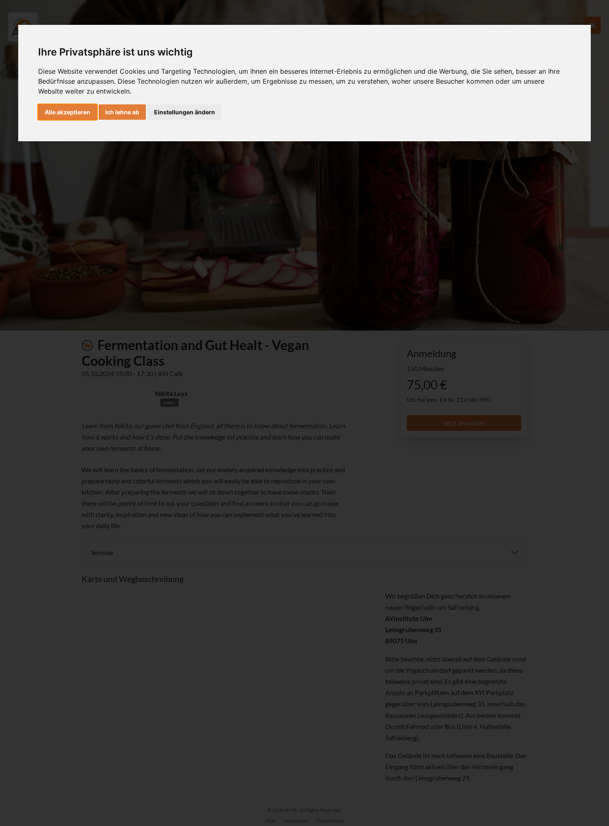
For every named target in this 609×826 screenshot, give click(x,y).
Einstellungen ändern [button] (184, 112)
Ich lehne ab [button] (122, 112)
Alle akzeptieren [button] (67, 112)
